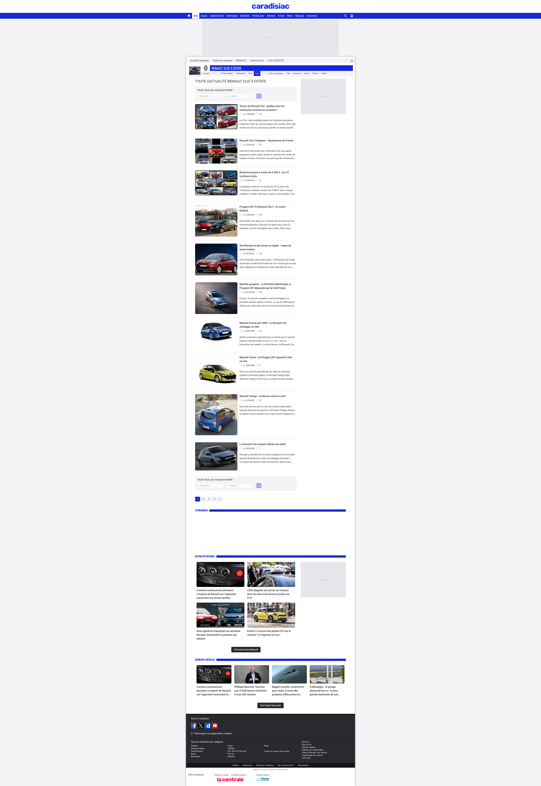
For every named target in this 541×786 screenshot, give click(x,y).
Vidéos (324, 73)
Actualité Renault (205, 556)
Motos (266, 746)
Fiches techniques (275, 73)
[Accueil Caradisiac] (189, 15)
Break (193, 754)
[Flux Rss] (352, 60)
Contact (235, 765)
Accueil (206, 73)
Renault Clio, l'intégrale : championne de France (266, 140)
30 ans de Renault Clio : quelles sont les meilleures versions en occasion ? (262, 108)
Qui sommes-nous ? (286, 765)
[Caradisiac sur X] (201, 726)
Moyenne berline (197, 748)
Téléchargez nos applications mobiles (213, 733)
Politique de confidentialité (312, 750)
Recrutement (303, 765)
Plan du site (306, 744)
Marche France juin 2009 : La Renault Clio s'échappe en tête (263, 324)
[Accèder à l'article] (220, 574)
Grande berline (197, 751)
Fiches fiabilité (227, 73)
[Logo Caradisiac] (270, 11)
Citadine (194, 746)
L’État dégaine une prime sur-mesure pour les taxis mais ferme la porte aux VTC (268, 594)
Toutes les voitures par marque (276, 751)
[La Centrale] (230, 782)
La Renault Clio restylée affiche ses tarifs (263, 444)
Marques (299, 15)
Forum (281, 15)
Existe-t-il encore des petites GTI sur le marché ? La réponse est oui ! (269, 633)
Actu (195, 15)
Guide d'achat (217, 15)
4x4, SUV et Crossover (237, 751)
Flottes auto (258, 15)
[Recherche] (345, 16)
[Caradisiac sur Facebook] (194, 726)
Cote (288, 73)
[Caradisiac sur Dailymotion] (208, 726)
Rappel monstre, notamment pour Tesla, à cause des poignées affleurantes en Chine (288, 690)
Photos (315, 73)
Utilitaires (245, 15)
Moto (289, 15)
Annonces (312, 15)
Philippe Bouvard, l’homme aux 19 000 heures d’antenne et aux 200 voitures (250, 690)
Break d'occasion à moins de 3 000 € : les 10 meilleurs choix (264, 174)
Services (271, 15)
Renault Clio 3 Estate (226, 68)
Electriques (232, 15)
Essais (204, 15)
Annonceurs (247, 765)
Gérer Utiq (306, 758)
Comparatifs (241, 73)
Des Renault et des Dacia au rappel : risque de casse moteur (265, 247)
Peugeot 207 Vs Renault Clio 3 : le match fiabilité (262, 208)
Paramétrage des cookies (312, 755)
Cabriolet (231, 748)
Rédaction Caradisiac (265, 765)
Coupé (230, 746)
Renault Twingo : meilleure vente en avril (262, 396)
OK (258, 96)
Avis (250, 73)
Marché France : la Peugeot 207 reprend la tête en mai (266, 359)
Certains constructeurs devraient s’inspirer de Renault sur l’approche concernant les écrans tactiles (216, 594)
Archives (305, 742)
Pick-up (231, 754)
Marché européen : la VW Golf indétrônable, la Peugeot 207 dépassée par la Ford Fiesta (265, 286)
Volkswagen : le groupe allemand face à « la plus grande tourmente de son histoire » (324, 690)
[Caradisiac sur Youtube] (215, 726)
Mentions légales (309, 747)
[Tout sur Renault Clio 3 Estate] (194, 74)
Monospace (195, 756)
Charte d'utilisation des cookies (314, 752)
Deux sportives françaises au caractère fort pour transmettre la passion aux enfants (218, 635)
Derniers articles (205, 659)
